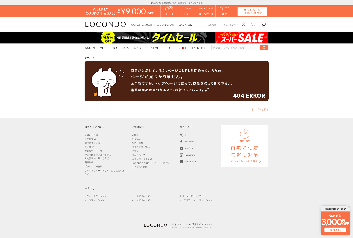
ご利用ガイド (214, 24)
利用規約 (89, 162)
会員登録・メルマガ (142, 159)
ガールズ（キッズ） (142, 196)
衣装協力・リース (93, 151)
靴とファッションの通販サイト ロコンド (105, 24)
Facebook (190, 141)
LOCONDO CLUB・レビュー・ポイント (151, 163)
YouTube (189, 148)
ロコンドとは (91, 134)
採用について (91, 142)
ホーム (88, 57)
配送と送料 (137, 142)
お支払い (136, 138)
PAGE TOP (258, 109)
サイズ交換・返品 (141, 147)
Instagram (190, 154)
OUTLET (141, 24)
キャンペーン (252, 11)
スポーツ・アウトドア (190, 196)
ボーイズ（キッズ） (142, 200)
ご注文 (135, 134)
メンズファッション (94, 200)
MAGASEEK (185, 24)
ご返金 (135, 151)
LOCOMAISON (165, 24)
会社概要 (89, 138)
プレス (88, 147)
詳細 (201, 2)
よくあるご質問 (230, 24)
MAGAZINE (190, 161)
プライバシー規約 (93, 166)
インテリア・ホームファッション (196, 200)
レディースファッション (97, 196)
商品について (138, 155)
